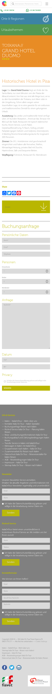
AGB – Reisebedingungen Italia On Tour (22, 460)
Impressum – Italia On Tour (16, 463)
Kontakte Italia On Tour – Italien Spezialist (22, 424)
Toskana (11, 45)
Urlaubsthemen (12, 30)
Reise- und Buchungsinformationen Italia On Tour (26, 435)
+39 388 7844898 (34, 10)
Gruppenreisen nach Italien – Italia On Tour (23, 449)
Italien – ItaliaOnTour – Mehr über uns (21, 421)
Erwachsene (6, 267)
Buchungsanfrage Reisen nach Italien (21, 427)
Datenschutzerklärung (22, 380)
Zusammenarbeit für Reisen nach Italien (22, 452)
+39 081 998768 (9, 10)
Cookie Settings (41, 642)
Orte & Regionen (12, 19)
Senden (7, 388)
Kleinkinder (5, 288)
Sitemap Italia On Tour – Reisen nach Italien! (23, 465)
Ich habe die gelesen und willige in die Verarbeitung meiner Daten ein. (26, 381)
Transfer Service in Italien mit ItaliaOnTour (22, 443)
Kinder (4, 277)
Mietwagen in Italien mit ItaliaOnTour (20, 446)
